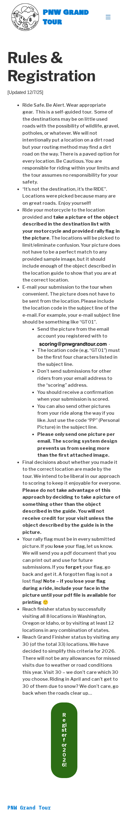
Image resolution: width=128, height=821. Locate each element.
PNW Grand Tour (66, 17)
